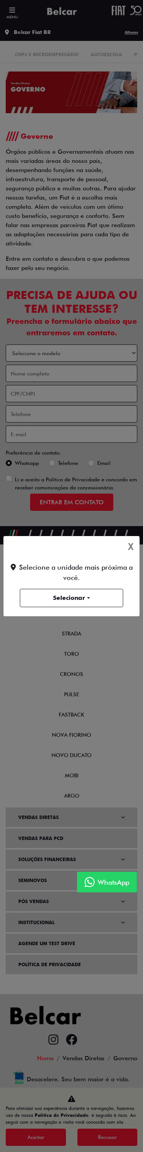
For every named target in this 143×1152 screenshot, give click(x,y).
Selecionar (69, 597)
